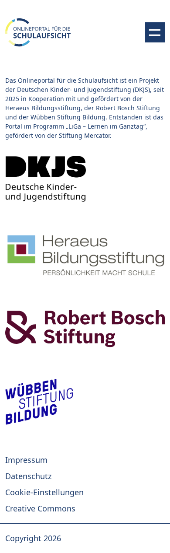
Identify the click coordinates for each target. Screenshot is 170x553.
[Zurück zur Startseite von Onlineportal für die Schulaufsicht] (85, 179)
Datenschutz (28, 476)
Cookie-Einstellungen (44, 492)
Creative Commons (40, 508)
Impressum (26, 460)
